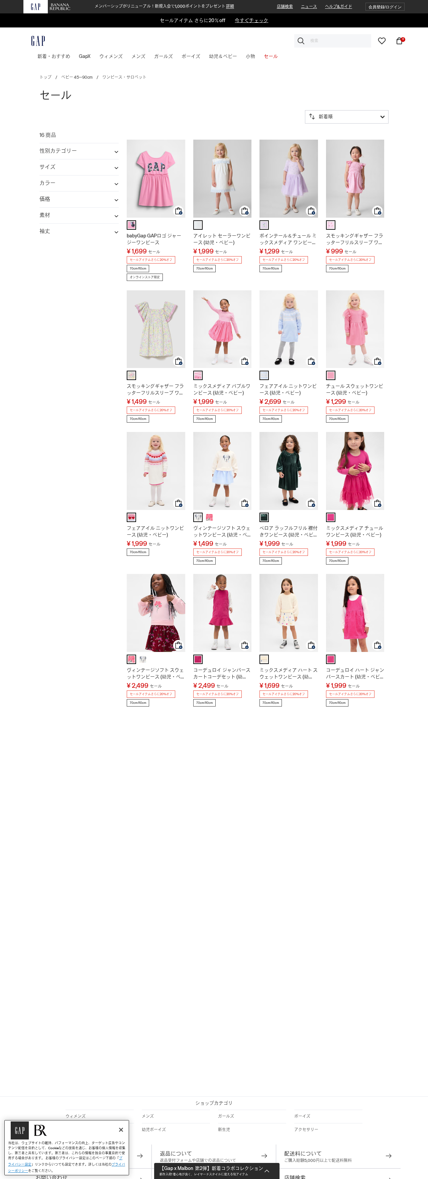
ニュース (309, 6)
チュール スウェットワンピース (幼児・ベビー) (354, 389)
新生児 (224, 1129)
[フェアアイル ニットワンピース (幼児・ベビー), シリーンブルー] (264, 375)
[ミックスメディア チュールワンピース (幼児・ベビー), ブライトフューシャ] (330, 517)
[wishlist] (382, 40)
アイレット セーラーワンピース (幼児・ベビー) (221, 239)
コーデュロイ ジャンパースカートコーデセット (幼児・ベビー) (221, 673)
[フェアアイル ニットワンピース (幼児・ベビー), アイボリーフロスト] (131, 517)
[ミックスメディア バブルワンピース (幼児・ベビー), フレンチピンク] (198, 375)
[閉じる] (121, 1129)
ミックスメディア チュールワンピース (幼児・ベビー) (354, 531)
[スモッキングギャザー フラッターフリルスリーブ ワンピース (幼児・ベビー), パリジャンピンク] (330, 225)
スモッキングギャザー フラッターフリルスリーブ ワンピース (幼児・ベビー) (354, 239)
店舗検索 (285, 6)
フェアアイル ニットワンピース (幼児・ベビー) (288, 389)
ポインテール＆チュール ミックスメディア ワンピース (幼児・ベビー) (288, 239)
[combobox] (332, 41)
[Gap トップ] (34, 41)
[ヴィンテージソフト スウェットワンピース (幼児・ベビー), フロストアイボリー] (198, 517)
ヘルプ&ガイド (338, 6)
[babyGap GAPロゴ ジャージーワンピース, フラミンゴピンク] (131, 225)
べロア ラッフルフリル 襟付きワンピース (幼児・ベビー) (288, 531)
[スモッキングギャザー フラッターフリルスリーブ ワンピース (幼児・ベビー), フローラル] (131, 375)
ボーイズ (302, 1116)
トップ (45, 77)
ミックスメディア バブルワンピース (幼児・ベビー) (221, 389)
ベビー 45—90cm (77, 77)
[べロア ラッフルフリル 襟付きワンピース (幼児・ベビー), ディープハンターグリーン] (264, 517)
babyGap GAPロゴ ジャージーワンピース (154, 239)
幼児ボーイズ (154, 1129)
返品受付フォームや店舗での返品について (198, 1160)
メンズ (148, 1116)
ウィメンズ (76, 1116)
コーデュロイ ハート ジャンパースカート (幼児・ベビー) (355, 673)
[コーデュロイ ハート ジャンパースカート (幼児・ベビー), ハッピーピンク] (330, 659)
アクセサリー (306, 1129)
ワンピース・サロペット (124, 77)
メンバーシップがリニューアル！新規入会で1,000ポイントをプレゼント (164, 6)
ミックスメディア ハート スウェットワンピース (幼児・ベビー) (288, 673)
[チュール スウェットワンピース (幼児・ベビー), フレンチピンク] (330, 375)
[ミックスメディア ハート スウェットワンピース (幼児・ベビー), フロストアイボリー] (264, 659)
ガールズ (226, 1116)
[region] (66, 1148)
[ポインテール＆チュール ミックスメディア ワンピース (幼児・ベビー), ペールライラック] (264, 225)
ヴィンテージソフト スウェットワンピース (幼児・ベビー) (221, 531)
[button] (385, 7)
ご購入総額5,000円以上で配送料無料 (318, 1160)
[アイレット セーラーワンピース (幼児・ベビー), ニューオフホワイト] (198, 225)
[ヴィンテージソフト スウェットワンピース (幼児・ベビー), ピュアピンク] (209, 517)
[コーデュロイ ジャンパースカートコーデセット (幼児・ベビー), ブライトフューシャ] (198, 659)
